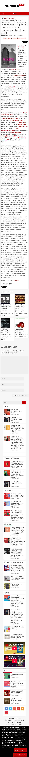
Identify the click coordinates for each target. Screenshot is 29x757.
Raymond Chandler (19, 75)
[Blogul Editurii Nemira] (15, 9)
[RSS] (22, 708)
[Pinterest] (6, 712)
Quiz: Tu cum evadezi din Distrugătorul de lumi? (17, 700)
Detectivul (21, 47)
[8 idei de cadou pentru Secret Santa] (7, 588)
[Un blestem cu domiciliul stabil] (5, 327)
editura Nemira (17, 38)
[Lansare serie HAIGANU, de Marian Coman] (7, 414)
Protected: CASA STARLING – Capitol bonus (17, 419)
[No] (27, 741)
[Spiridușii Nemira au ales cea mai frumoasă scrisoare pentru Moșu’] (7, 639)
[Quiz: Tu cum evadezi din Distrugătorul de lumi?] (7, 703)
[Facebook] (6, 708)
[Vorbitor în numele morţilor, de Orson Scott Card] (5, 303)
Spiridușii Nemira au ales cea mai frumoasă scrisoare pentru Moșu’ (17, 636)
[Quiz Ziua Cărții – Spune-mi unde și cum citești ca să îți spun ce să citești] (7, 686)
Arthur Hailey (6, 38)
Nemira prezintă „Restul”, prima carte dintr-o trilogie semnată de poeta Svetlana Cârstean (17, 428)
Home (5, 18)
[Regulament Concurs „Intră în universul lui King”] (7, 695)
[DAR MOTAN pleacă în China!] (7, 631)
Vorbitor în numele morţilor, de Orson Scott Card (6, 306)
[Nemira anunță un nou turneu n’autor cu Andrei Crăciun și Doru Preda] (7, 498)
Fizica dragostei (19, 329)
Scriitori (6, 592)
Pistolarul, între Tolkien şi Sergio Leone (20, 306)
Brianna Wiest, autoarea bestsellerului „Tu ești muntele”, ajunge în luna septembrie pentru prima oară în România (17, 530)
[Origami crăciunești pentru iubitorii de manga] (7, 581)
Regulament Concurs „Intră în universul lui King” (17, 692)
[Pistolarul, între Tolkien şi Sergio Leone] (20, 303)
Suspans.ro (16, 280)
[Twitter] (10, 708)
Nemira (10, 35)
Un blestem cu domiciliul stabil (5, 329)
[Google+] (14, 708)
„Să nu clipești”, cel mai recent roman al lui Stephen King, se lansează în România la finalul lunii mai (17, 474)
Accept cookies (20, 750)
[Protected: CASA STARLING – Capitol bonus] (7, 422)
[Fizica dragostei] (20, 327)
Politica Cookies (19, 754)
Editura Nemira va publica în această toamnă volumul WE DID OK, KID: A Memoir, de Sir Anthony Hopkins (18, 541)
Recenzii (11, 18)
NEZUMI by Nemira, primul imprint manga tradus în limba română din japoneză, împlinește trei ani (18, 568)
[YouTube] (18, 708)
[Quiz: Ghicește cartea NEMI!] (7, 678)
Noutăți (6, 406)
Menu (14, 13)
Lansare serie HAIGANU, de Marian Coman (17, 411)
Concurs (6, 671)
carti (11, 38)
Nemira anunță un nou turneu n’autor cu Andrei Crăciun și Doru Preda (17, 495)
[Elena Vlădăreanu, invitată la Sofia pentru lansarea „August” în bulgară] (7, 506)
